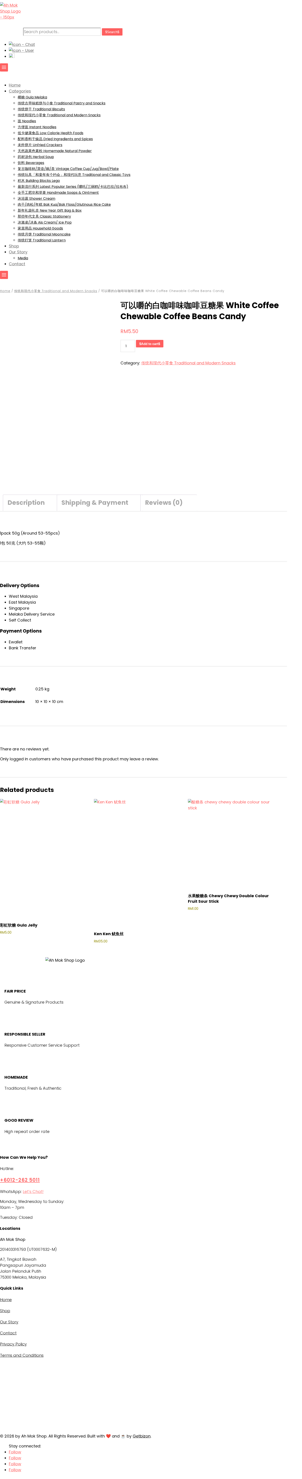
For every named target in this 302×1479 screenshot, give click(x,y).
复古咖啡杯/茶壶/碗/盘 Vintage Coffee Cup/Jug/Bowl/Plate (68, 168)
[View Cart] (12, 56)
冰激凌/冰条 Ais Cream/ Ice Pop (45, 222)
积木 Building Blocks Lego (39, 180)
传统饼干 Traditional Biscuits (41, 109)
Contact (8, 1333)
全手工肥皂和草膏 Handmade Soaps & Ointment (58, 192)
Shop (5, 1310)
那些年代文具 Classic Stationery (44, 216)
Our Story (9, 1322)
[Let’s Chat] (22, 44)
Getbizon (142, 1436)
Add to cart (149, 344)
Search (112, 32)
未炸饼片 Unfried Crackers (40, 144)
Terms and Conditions (22, 1355)
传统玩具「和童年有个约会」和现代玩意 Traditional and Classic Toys (74, 174)
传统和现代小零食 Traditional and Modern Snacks (59, 115)
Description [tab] (26, 502)
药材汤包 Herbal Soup (36, 156)
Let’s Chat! (33, 1191)
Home (5, 291)
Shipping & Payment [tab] (94, 502)
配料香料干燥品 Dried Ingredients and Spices (55, 138)
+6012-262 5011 (20, 1180)
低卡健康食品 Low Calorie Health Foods (50, 133)
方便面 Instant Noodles (37, 127)
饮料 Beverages (31, 162)
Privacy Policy (13, 1344)
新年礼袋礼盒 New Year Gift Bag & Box (50, 210)
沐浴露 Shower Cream (36, 198)
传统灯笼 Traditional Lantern (42, 240)
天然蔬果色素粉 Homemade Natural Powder (55, 150)
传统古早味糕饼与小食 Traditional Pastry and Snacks (61, 103)
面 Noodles (27, 121)
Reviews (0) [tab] (164, 502)
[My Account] (21, 50)
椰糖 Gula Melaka (32, 97)
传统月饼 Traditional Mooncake (44, 234)
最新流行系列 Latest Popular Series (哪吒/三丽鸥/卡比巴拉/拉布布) (73, 186)
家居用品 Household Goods (40, 228)
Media (23, 258)
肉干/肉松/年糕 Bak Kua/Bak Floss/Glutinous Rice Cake (64, 204)
